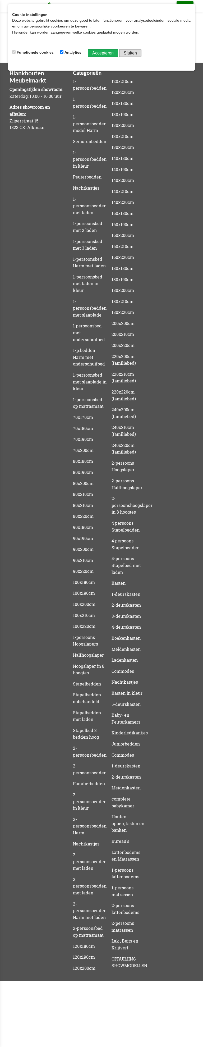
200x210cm (123, 334)
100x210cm (84, 615)
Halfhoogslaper (88, 655)
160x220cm (123, 257)
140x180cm (122, 158)
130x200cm (123, 125)
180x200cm (123, 290)
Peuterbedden (87, 177)
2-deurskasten (126, 605)
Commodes (123, 671)
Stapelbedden (87, 684)
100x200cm (84, 604)
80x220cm (83, 516)
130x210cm (122, 136)
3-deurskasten (126, 616)
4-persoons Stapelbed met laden (126, 565)
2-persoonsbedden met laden (90, 861)
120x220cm (123, 92)
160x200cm (123, 235)
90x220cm (83, 571)
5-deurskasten (126, 704)
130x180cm (122, 103)
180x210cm (122, 301)
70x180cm (83, 428)
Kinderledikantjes (130, 732)
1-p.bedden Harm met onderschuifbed (89, 357)
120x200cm (84, 968)
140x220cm (123, 202)
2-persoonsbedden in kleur (90, 801)
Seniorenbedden (89, 141)
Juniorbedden (126, 744)
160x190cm (122, 224)
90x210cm (83, 560)
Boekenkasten (126, 638)
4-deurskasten (126, 627)
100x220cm (84, 626)
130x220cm (123, 147)
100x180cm (84, 582)
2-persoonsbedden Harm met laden (90, 910)
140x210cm (122, 191)
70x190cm (83, 439)
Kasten (119, 583)
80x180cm (83, 461)
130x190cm (122, 114)
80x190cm (83, 472)
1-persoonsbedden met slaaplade (90, 308)
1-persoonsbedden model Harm (90, 123)
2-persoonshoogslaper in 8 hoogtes (132, 505)
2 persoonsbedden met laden (90, 885)
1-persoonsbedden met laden (90, 205)
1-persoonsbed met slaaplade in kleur (90, 381)
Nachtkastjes (86, 188)
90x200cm (83, 549)
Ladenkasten (125, 660)
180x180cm (122, 268)
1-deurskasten (126, 594)
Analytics (72, 52)
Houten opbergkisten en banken (128, 823)
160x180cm (122, 213)
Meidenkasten (126, 649)
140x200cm (123, 180)
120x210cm (122, 81)
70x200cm (83, 450)
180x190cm (122, 279)
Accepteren (103, 53)
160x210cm (122, 246)
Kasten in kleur (127, 693)
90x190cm (83, 538)
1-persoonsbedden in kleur (90, 159)
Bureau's (120, 841)
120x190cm (84, 957)
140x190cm (122, 169)
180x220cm (123, 312)
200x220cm (123, 345)
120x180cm (84, 946)
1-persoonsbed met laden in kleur (87, 283)
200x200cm (123, 323)
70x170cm (83, 417)
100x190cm (84, 593)
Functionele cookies (35, 52)
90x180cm (83, 527)
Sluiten (130, 53)
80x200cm (83, 483)
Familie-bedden (89, 783)
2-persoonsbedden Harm (90, 825)
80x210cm (83, 494)
